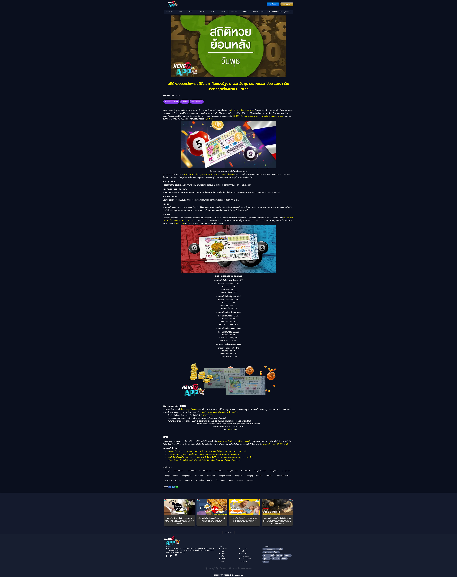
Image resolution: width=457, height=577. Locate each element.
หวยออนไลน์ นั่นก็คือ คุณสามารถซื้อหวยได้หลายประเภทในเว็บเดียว (209, 174)
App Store (230, 429)
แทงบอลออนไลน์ (269, 549)
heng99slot (211, 475)
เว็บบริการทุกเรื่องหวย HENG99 (242, 110)
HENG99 (169, 11)
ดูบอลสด (184, 101)
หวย (180, 11)
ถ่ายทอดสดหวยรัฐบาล (271, 552)
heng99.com (178, 471)
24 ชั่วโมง (210, 118)
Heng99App (191, 471)
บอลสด (255, 11)
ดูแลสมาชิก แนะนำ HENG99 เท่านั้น (275, 444)
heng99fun (274, 471)
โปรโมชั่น (234, 11)
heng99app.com (205, 471)
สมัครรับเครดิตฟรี (171, 101)
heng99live (199, 475)
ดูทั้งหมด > (228, 532)
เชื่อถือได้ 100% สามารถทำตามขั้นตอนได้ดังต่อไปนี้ (219, 412)
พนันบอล (245, 11)
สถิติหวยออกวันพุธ (282, 475)
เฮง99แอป (250, 480)
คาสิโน (191, 11)
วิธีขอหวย (269, 475)
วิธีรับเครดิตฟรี (197, 101)
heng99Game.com (171, 475)
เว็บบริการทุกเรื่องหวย (188, 409)
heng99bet (219, 471)
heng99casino (232, 471)
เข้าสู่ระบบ (273, 4)
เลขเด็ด (209, 480)
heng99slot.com (225, 475)
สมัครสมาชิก (287, 4)
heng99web (239, 475)
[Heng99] (215, 4)
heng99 (168, 471)
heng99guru (186, 475)
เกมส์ (223, 11)
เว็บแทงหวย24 (220, 480)
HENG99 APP (168, 95)
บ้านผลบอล (265, 11)
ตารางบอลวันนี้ (269, 555)
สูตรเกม (287, 11)
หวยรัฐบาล (188, 480)
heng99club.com (260, 471)
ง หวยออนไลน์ (179, 223)
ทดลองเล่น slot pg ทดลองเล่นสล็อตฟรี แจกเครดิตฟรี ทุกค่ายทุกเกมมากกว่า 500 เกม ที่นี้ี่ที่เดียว (204, 454)
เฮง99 (231, 480)
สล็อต (202, 11)
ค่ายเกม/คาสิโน (277, 11)
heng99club (245, 471)
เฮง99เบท (240, 480)
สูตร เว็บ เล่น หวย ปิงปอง (173, 480)
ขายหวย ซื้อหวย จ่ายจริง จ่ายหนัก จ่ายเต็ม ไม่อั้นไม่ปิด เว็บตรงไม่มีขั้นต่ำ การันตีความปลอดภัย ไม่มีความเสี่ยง (208, 451)
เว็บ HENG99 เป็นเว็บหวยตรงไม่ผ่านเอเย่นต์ (233, 441)
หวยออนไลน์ (200, 480)
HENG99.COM (208, 415)
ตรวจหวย (259, 475)
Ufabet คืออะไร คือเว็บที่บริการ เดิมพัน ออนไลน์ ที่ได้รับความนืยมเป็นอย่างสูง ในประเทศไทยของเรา (204, 460)
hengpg (250, 475)
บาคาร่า (212, 11)
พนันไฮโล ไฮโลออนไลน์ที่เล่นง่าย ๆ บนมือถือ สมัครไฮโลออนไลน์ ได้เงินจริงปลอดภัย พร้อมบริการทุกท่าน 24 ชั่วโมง (210, 457)
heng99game (286, 471)
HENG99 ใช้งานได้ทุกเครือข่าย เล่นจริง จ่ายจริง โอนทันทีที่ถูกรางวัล (257, 115)
